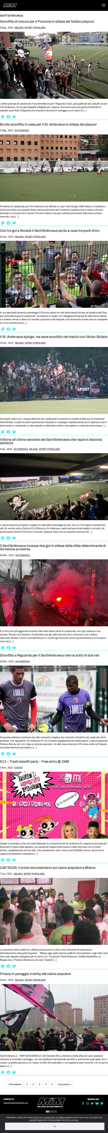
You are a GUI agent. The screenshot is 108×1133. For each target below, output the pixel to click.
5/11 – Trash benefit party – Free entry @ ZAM (34, 761)
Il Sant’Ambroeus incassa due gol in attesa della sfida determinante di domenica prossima (53, 547)
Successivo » (64, 1084)
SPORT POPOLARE (34, 27)
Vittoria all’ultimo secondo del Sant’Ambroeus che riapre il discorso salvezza (51, 441)
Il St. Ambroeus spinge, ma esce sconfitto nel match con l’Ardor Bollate (53, 337)
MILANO (19, 27)
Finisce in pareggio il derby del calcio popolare (35, 974)
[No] (104, 1123)
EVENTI (18, 767)
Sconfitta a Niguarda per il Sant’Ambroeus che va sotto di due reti (49, 655)
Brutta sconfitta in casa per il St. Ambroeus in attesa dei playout (48, 124)
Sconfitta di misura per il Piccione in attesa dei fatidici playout (47, 21)
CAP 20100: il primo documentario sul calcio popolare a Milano (47, 868)
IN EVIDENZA (22, 130)
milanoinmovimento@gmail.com (15, 1103)
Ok (54, 1126)
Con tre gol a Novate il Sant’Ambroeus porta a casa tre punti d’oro (50, 230)
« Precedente (14, 1084)
